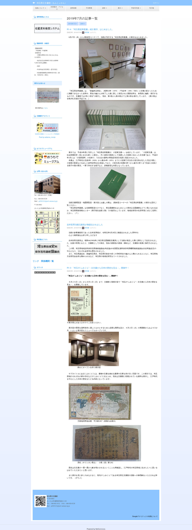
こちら (45, 108)
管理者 (86, 32)
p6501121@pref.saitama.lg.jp (48, 201)
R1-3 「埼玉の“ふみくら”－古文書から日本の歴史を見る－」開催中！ (98, 267)
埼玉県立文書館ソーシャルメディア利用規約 (47, 134)
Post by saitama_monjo (47, 137)
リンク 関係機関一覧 (43, 260)
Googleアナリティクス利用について (145, 516)
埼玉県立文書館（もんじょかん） (52, 2)
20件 (82, 23)
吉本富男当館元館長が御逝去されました (85, 224)
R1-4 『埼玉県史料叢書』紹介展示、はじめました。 (90, 29)
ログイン (156, 3)
